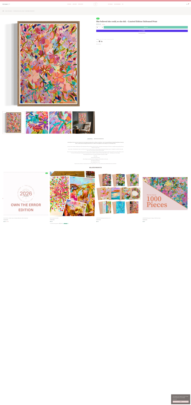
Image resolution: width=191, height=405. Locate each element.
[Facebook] (99, 41)
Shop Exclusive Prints (110, 39)
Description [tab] (89, 138)
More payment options (142, 33)
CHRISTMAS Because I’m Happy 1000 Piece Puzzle (151, 218)
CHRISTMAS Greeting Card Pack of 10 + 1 (103, 218)
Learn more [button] (175, 399)
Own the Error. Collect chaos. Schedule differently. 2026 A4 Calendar (15, 218)
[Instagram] (102, 41)
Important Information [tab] (99, 138)
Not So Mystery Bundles (54, 218)
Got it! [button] (181, 401)
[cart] (188, 4)
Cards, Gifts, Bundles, (103, 39)
